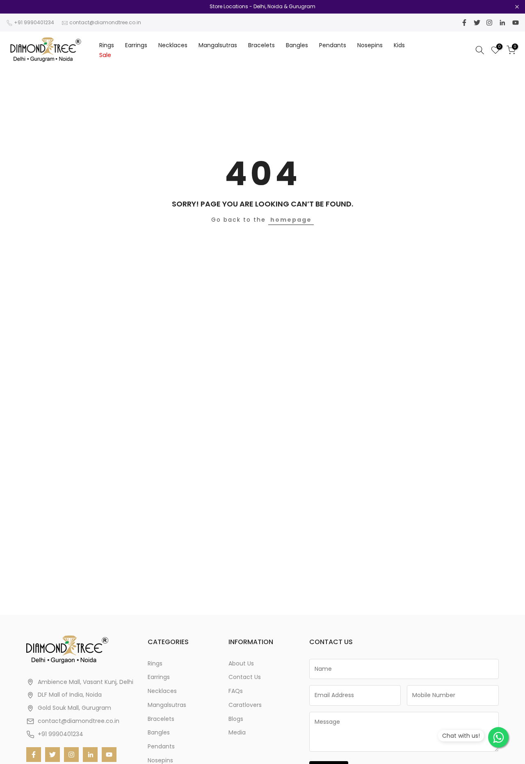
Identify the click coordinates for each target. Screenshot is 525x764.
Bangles (297, 45)
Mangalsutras (218, 45)
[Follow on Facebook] (464, 23)
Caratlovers (245, 705)
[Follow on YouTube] (515, 23)
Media (237, 732)
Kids (399, 45)
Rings (106, 45)
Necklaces (172, 45)
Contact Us (244, 677)
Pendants (332, 45)
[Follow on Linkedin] (502, 23)
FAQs (235, 691)
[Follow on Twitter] (477, 23)
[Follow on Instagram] (489, 23)
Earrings (136, 45)
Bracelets (261, 45)
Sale (105, 55)
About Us (241, 663)
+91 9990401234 (34, 22)
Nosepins (370, 45)
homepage (291, 220)
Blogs (235, 719)
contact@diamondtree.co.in (105, 22)
